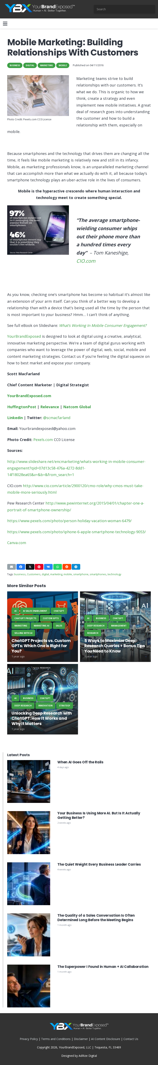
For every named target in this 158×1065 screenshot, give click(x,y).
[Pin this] (39, 567)
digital (45, 574)
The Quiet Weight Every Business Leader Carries (99, 864)
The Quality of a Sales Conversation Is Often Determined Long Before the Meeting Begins (96, 917)
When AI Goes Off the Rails (80, 762)
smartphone (80, 574)
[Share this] (20, 567)
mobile (68, 574)
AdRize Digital (88, 1056)
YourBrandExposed (24, 336)
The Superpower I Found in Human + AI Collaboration (102, 966)
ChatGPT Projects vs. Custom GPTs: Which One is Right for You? (41, 646)
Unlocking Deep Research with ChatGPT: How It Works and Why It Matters (42, 718)
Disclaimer (81, 1039)
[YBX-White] (39, 9)
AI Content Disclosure (105, 1039)
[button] (5, 23)
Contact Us (130, 1039)
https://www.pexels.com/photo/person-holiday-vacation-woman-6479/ (69, 520)
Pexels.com (43, 439)
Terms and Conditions (56, 1039)
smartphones (98, 574)
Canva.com (16, 542)
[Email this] (11, 567)
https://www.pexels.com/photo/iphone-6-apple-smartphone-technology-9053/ (76, 531)
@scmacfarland (56, 417)
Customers (34, 574)
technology (114, 574)
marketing (56, 574)
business (20, 574)
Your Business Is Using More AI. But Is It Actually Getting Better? (98, 815)
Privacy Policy (29, 1039)
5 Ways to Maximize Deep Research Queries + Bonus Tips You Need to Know (114, 646)
